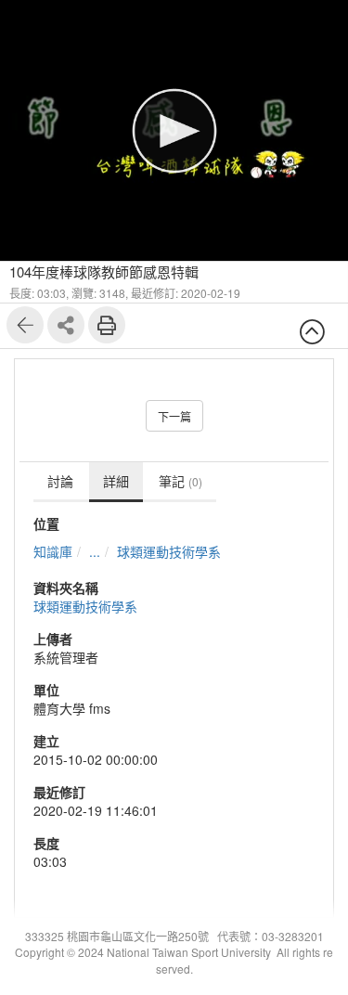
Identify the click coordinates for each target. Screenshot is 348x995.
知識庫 (52, 551)
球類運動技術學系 (169, 551)
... (94, 551)
